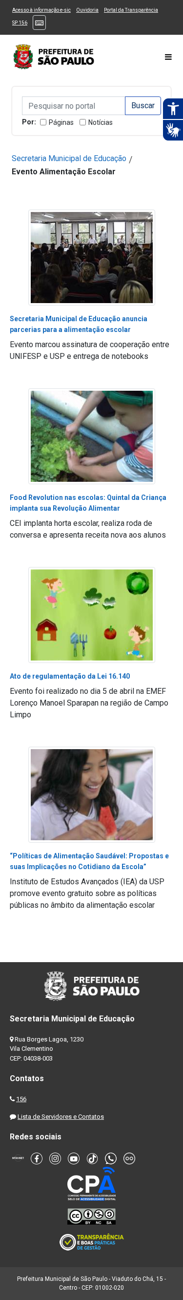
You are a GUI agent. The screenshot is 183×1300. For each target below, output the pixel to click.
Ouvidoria (87, 10)
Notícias (100, 122)
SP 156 (19, 22)
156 (21, 1099)
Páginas (61, 122)
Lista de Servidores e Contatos (61, 1116)
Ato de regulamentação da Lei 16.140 (70, 676)
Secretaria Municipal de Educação (69, 158)
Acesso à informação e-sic (41, 10)
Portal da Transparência (131, 10)
